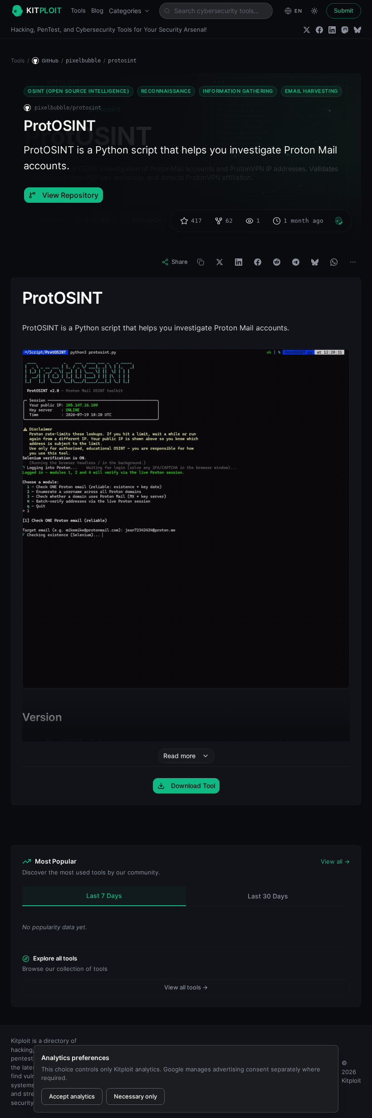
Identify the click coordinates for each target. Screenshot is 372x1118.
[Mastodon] (344, 29)
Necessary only (135, 1096)
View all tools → (186, 987)
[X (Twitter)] (306, 29)
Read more (179, 756)
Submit (343, 10)
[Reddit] (277, 262)
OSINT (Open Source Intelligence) (78, 91)
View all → (335, 861)
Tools (78, 10)
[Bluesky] (357, 29)
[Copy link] (200, 262)
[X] (219, 262)
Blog (97, 10)
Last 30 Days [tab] (268, 896)
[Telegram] (296, 262)
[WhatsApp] (334, 262)
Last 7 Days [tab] (104, 895)
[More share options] (353, 262)
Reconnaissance (166, 91)
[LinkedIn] (332, 29)
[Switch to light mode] (314, 11)
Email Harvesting (311, 91)
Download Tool (193, 785)
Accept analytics (72, 1096)
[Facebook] (319, 29)
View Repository (70, 195)
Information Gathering (238, 91)
